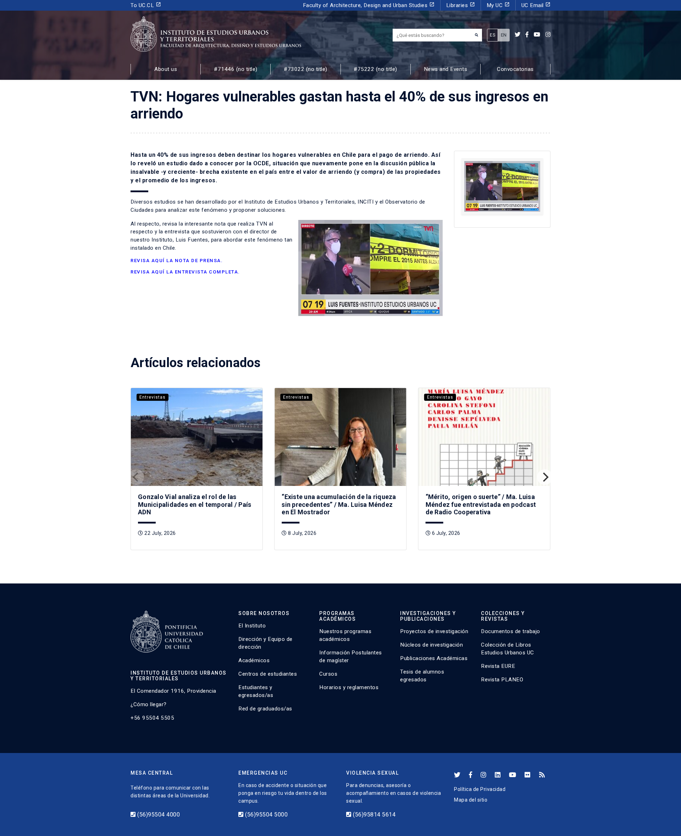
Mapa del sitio (470, 800)
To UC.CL (146, 5)
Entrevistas (152, 397)
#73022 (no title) (305, 69)
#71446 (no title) (236, 69)
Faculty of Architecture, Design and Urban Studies (368, 5)
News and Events (445, 69)
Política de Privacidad (479, 789)
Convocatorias (515, 69)
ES (492, 35)
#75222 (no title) (375, 69)
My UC (498, 5)
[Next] (545, 477)
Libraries (460, 5)
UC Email (536, 5)
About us (165, 69)
